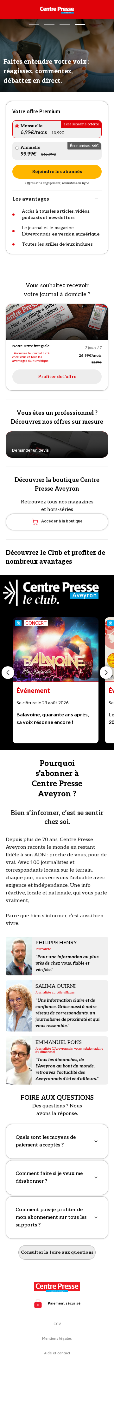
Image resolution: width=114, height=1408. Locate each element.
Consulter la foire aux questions (57, 1252)
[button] (34, 24)
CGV (57, 1324)
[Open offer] (57, 322)
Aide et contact (57, 1353)
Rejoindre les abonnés (57, 171)
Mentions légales (57, 1338)
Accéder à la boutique (62, 521)
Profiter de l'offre (57, 376)
